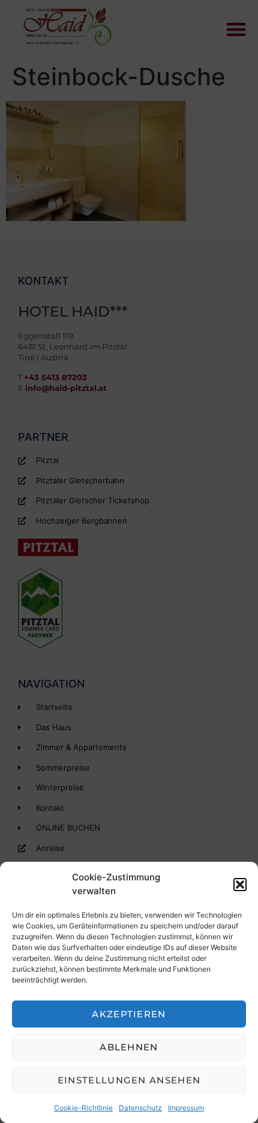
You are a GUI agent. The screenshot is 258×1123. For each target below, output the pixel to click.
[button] (240, 885)
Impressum (186, 1107)
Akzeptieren (129, 1014)
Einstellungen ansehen (129, 1080)
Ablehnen (129, 1047)
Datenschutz (140, 1107)
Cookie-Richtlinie (83, 1107)
